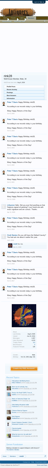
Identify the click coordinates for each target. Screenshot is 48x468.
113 (34, 342)
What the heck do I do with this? (22, 434)
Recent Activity (12, 89)
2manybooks (16, 436)
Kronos (14, 412)
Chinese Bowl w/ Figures (19, 410)
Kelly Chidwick (16, 382)
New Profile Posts (19, 21)
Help (32, 462)
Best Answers (11, 95)
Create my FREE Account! (24, 369)
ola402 (14, 394)
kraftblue (14, 400)
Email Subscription (41, 462)
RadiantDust (16, 418)
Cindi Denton (12, 235)
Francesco (15, 406)
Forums (13, 18)
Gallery (22, 18)
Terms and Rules (42, 465)
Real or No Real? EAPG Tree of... (22, 392)
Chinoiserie (15, 430)
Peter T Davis (12, 102)
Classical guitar (16, 428)
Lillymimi (11, 205)
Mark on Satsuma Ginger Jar (21, 398)
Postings (10, 92)
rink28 (15, 244)
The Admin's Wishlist (12, 449)
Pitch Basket (16, 416)
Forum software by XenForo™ (10, 465)
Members (31, 18)
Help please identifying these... (21, 381)
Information (11, 98)
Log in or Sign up (39, 2)
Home (5, 18)
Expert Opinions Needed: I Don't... (22, 422)
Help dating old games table (20, 404)
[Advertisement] (24, 46)
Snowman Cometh (17, 424)
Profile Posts (11, 86)
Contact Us (26, 462)
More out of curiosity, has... (20, 386)
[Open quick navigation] (45, 456)
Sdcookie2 (15, 388)
